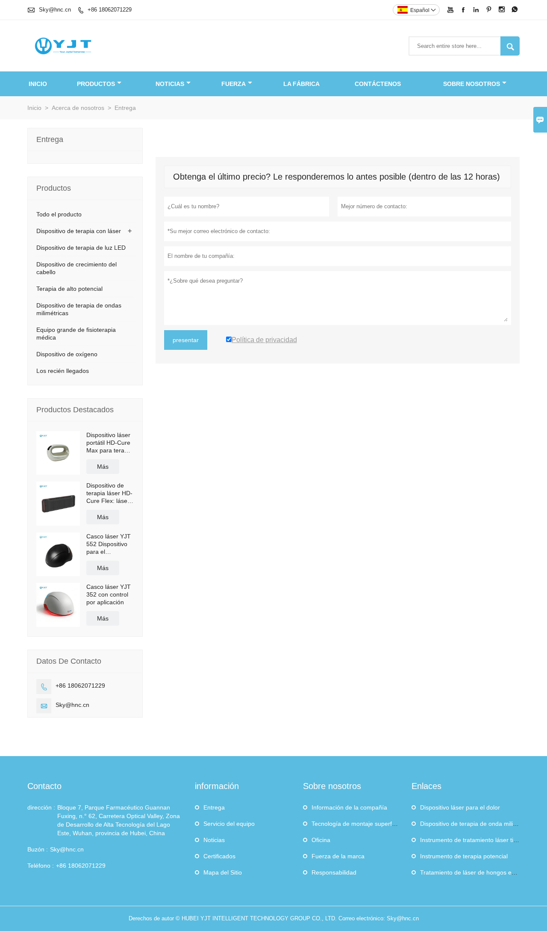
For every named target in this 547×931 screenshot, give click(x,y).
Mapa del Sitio (222, 872)
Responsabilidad (334, 872)
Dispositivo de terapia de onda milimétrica (476, 823)
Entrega (214, 807)
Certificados (219, 856)
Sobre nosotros (471, 83)
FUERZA (233, 83)
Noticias (214, 839)
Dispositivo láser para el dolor (460, 807)
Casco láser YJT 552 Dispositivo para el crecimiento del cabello (108, 544)
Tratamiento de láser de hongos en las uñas (479, 872)
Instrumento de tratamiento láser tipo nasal (478, 839)
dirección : (41, 807)
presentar (186, 340)
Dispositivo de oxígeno (66, 354)
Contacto (44, 786)
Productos (96, 83)
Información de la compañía (349, 807)
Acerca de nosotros (78, 107)
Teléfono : (40, 865)
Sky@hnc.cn (55, 9)
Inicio (38, 83)
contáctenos (378, 83)
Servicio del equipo (229, 823)
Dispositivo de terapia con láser (78, 231)
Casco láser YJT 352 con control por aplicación (108, 594)
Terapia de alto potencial (69, 288)
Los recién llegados (62, 370)
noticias (170, 83)
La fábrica (301, 83)
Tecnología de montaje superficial (357, 823)
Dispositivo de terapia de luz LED (81, 247)
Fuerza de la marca (338, 856)
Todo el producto (59, 214)
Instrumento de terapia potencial (464, 856)
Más (103, 466)
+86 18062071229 (110, 9)
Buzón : (37, 849)
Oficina (321, 839)
